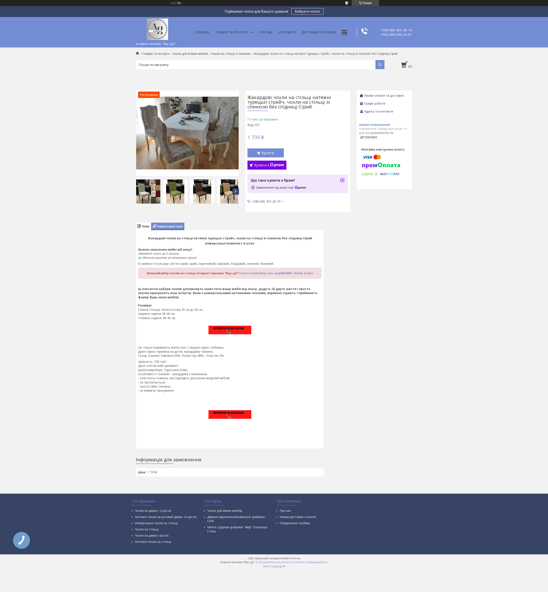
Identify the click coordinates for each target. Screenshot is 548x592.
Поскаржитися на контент (274, 562)
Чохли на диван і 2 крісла (153, 511)
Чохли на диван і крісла (151, 535)
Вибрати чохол (307, 11)
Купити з (261, 165)
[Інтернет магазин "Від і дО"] (157, 28)
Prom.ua (295, 558)
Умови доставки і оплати (298, 517)
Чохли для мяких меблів (224, 511)
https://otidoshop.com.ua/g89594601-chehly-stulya (276, 273)
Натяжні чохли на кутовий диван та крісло (166, 517)
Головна (201, 32)
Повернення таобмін (295, 523)
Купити (268, 153)
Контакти (287, 32)
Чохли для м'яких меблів (190, 54)
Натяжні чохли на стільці (153, 542)
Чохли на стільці (146, 529)
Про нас (266, 32)
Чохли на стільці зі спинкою (231, 54)
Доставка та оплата (319, 32)
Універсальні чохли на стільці (156, 523)
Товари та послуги (231, 32)
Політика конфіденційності (310, 562)
